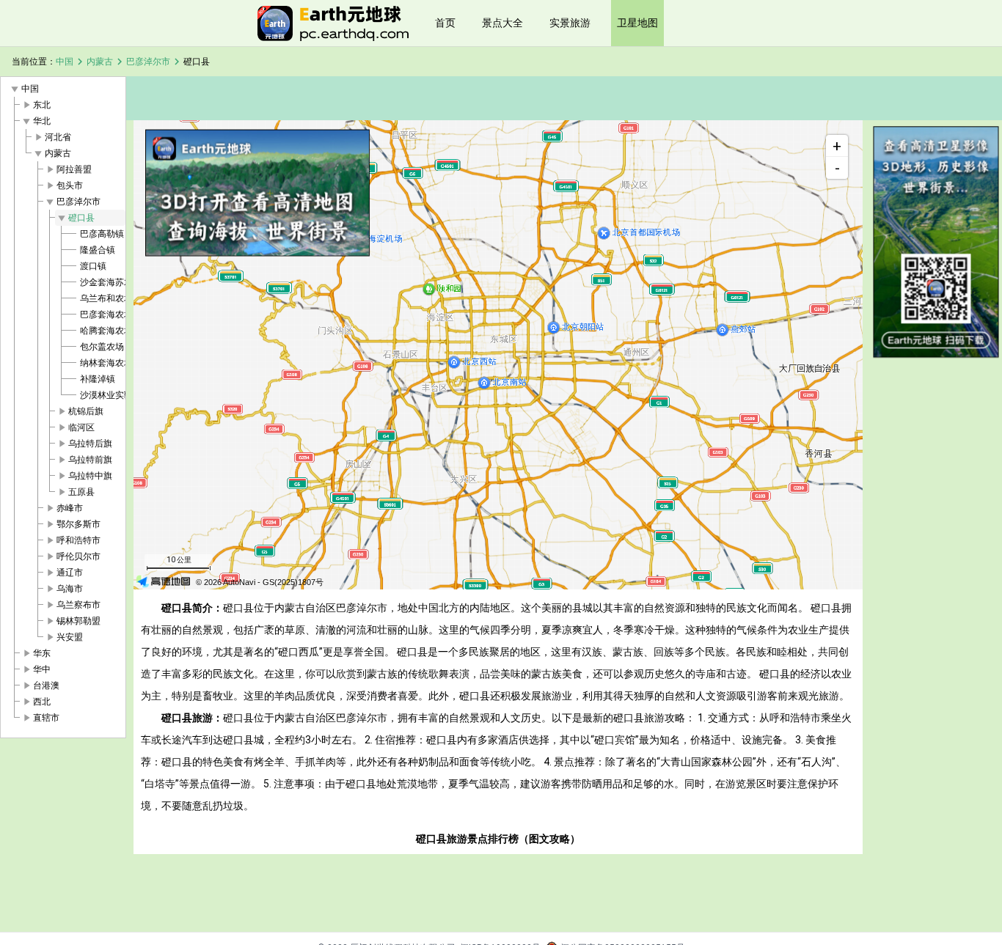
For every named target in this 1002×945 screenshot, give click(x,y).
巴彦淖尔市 (148, 61)
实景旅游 (569, 23)
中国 (64, 61)
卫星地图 (637, 23)
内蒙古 (100, 61)
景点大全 (502, 23)
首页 (445, 23)
